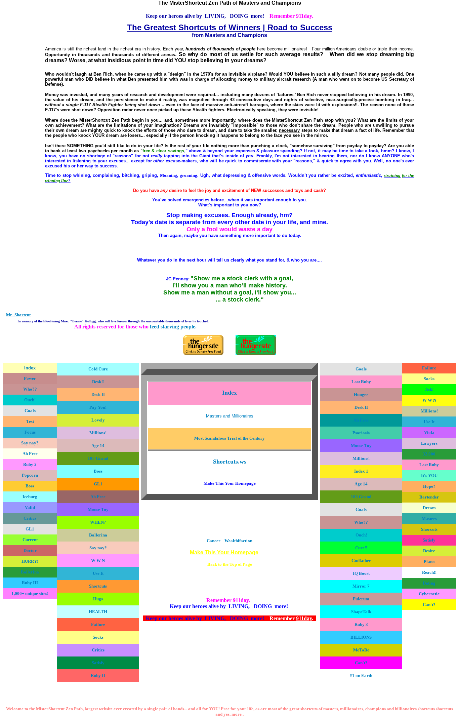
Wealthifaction (238, 540)
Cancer (213, 540)
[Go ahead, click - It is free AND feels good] (203, 353)
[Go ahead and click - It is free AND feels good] (256, 353)
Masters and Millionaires (229, 416)
